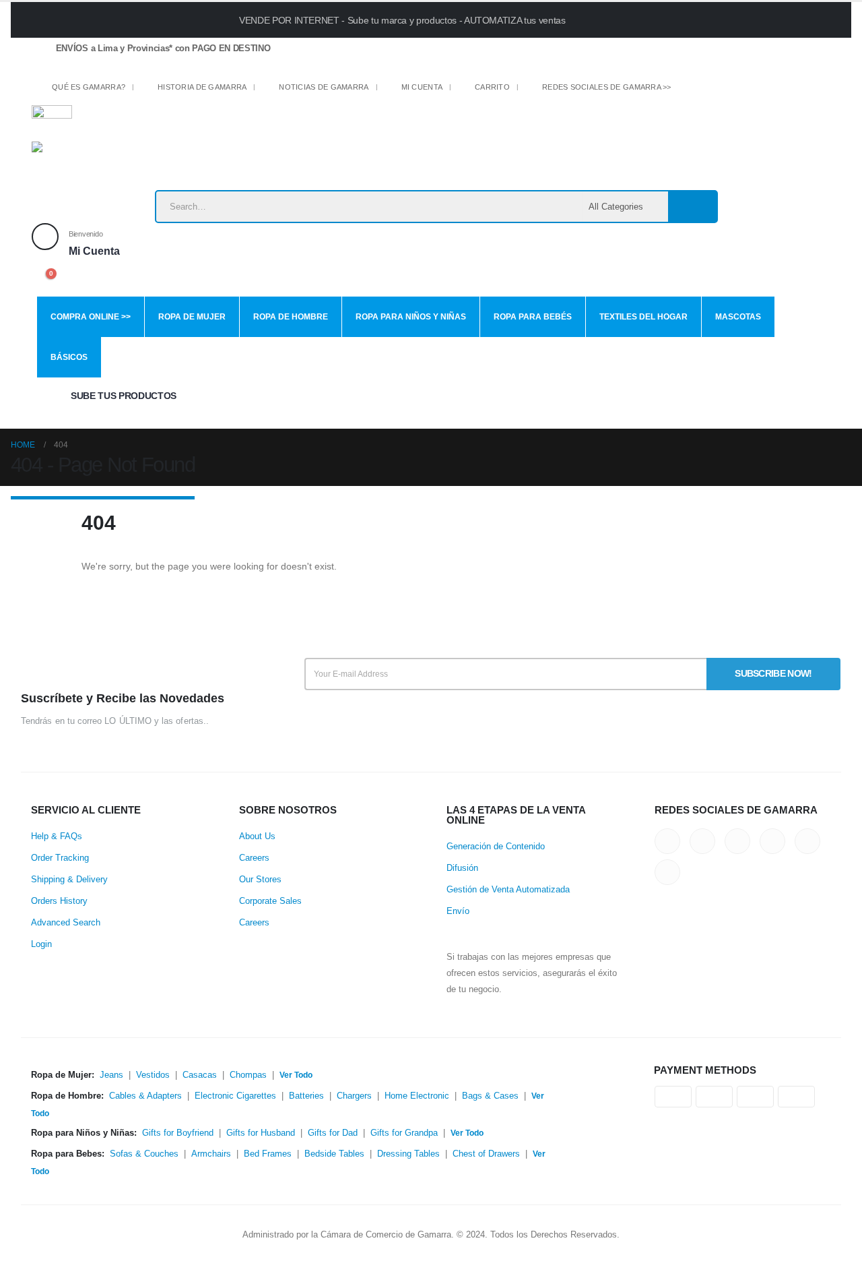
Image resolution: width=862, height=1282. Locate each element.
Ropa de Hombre (290, 317)
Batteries (306, 1096)
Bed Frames (268, 1154)
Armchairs (211, 1154)
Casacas (200, 1075)
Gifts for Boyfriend (177, 1133)
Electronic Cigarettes (235, 1096)
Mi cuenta (421, 87)
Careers (254, 858)
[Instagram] (779, 90)
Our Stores (260, 879)
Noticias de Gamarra (323, 87)
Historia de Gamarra (202, 87)
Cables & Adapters (145, 1096)
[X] (708, 90)
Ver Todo (295, 1075)
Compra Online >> (91, 317)
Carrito (492, 87)
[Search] (692, 206)
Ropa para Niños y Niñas (411, 317)
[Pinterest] (731, 90)
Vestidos (153, 1075)
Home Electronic (417, 1096)
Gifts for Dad (333, 1133)
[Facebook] (685, 90)
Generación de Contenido (495, 846)
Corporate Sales (270, 901)
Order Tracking (60, 858)
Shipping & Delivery (69, 879)
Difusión (462, 868)
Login (41, 944)
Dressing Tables (408, 1154)
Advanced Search (65, 922)
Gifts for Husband (260, 1133)
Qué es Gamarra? (88, 87)
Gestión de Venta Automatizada (508, 889)
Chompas (248, 1075)
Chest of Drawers (486, 1154)
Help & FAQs (56, 836)
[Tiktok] (801, 90)
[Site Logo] (116, 166)
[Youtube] (755, 90)
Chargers (354, 1096)
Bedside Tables (334, 1154)
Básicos (69, 357)
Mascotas (738, 317)
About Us (257, 836)
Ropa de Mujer (192, 317)
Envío (457, 911)
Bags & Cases (490, 1096)
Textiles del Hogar (643, 317)
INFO (682, 19)
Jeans (111, 1075)
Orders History (59, 901)
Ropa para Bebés (533, 317)
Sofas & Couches (144, 1154)
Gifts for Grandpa (404, 1133)
